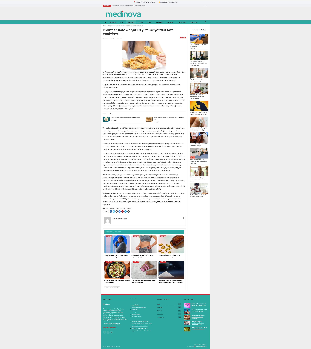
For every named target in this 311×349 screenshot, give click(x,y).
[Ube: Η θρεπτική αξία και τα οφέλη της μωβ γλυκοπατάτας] (144, 270)
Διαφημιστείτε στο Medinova (139, 307)
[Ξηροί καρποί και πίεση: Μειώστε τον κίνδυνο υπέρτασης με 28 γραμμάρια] (187, 317)
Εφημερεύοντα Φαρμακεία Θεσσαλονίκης (142, 323)
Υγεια (121, 22)
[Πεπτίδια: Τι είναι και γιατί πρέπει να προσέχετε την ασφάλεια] (187, 305)
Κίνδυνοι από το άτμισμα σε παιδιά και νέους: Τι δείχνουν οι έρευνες (198, 179)
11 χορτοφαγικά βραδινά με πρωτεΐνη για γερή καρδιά (125, 5)
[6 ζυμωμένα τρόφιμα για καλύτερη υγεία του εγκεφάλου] (117, 270)
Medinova (106, 304)
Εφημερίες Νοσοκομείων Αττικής (140, 326)
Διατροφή (159, 310)
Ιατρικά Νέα (160, 314)
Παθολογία (159, 307)
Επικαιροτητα (193, 22)
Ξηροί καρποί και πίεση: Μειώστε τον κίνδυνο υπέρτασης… (198, 317)
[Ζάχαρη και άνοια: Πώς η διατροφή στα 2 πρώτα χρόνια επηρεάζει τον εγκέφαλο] (171, 270)
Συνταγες (140, 22)
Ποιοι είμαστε (135, 312)
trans (108, 208)
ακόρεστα (112, 208)
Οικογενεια (159, 22)
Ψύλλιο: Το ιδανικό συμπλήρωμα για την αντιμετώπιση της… (125, 117)
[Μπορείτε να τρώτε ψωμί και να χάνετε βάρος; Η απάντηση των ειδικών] (149, 119)
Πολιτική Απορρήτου (137, 316)
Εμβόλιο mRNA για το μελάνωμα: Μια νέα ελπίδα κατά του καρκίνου (199, 46)
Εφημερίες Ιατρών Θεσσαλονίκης (140, 328)
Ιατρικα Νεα (113, 22)
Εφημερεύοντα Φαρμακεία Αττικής (140, 321)
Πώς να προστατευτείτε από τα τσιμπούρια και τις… (199, 328)
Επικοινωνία (135, 309)
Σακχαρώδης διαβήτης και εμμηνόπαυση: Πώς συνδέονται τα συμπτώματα (198, 63)
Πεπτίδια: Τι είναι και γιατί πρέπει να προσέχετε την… (199, 304)
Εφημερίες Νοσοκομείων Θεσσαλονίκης (141, 330)
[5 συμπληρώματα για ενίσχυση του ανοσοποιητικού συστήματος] (171, 244)
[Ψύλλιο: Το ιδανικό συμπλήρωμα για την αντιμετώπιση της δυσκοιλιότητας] (106, 119)
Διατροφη (131, 22)
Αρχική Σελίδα (135, 304)
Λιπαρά (123, 208)
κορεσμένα (118, 208)
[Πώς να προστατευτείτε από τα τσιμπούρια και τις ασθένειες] (187, 329)
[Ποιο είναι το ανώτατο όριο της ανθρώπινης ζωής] (187, 311)
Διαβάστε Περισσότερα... (110, 327)
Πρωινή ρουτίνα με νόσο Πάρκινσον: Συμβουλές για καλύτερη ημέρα (197, 96)
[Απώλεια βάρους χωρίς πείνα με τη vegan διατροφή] (144, 244)
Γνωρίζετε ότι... (160, 317)
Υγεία (158, 304)
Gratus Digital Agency (202, 346)
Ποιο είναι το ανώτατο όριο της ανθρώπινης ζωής (199, 310)
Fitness (149, 22)
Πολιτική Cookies (136, 314)
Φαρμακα (170, 22)
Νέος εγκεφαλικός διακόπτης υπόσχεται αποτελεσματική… (198, 323)
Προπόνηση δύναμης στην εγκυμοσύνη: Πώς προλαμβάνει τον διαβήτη (198, 161)
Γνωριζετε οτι (182, 22)
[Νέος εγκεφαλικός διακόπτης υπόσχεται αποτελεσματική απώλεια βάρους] (187, 323)
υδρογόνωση (129, 208)
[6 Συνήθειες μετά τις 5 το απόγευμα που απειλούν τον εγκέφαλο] (117, 244)
